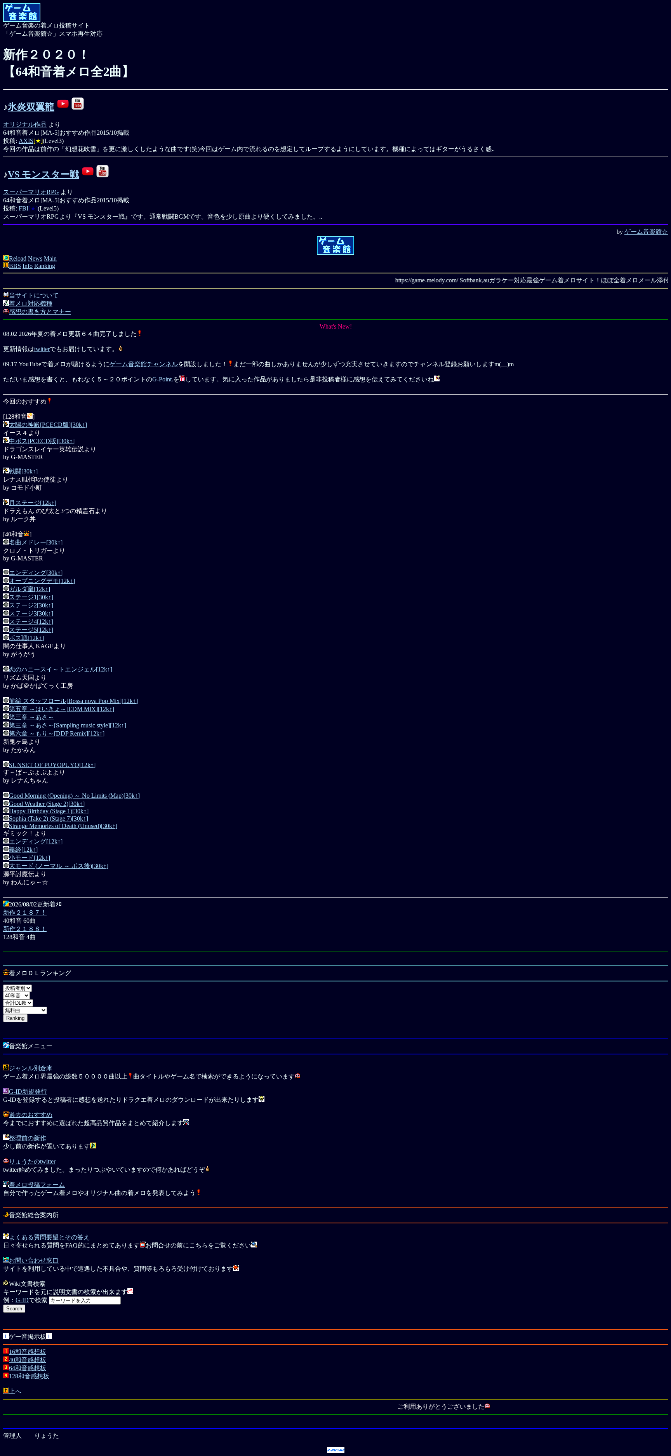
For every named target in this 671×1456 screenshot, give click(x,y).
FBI (23, 208)
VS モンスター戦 (43, 174)
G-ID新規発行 (28, 1091)
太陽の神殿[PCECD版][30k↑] (48, 424)
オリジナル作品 (25, 124)
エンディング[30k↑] (36, 572)
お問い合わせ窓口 (34, 1260)
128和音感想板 (29, 1376)
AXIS (26, 140)
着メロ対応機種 (30, 303)
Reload (17, 258)
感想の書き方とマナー (40, 311)
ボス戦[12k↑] (26, 638)
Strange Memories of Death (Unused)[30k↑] (63, 826)
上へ (15, 1391)
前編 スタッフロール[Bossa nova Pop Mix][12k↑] (73, 701)
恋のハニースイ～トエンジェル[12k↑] (60, 669)
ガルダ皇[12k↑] (29, 589)
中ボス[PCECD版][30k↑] (42, 441)
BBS (15, 266)
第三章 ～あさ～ (31, 717)
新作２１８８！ (25, 928)
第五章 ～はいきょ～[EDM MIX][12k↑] (61, 709)
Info (28, 266)
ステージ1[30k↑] (31, 597)
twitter (42, 349)
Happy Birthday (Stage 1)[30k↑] (49, 811)
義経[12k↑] (23, 849)
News (35, 258)
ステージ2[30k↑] (31, 605)
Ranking (44, 266)
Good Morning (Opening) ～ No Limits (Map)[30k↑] (74, 795)
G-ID (22, 1300)
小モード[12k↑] (29, 857)
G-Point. (162, 379)
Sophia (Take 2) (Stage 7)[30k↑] (48, 818)
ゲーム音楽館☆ (646, 231)
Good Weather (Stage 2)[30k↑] (47, 803)
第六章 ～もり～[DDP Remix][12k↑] (56, 733)
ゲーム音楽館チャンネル (144, 364)
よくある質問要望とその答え (49, 1237)
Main (50, 258)
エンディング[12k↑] (36, 841)
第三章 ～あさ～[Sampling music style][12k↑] (67, 725)
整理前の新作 (27, 1138)
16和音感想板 (27, 1351)
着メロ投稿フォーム (37, 1184)
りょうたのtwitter (32, 1161)
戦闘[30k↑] (23, 471)
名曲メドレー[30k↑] (36, 542)
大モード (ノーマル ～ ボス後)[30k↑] (58, 866)
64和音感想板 (27, 1368)
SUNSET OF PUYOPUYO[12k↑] (52, 765)
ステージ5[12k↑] (31, 629)
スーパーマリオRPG (31, 192)
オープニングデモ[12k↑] (42, 581)
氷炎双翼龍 (31, 107)
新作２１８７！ (25, 912)
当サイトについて (34, 295)
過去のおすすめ (30, 1115)
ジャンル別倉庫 (30, 1068)
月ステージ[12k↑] (32, 502)
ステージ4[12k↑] (31, 621)
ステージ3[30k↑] (31, 613)
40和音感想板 (27, 1360)
